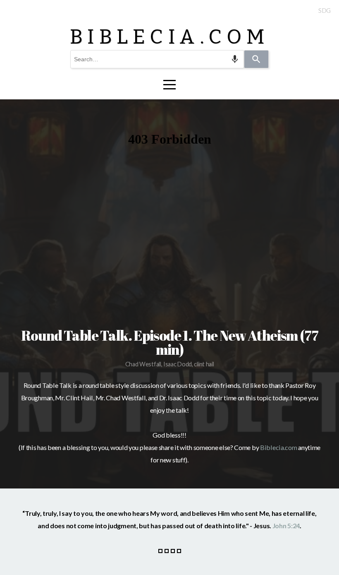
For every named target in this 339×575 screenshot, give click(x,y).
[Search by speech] (235, 59)
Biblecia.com (278, 447)
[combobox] (157, 59)
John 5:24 (286, 525)
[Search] (256, 59)
